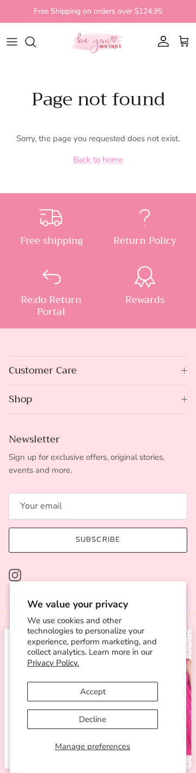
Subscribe (98, 539)
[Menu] (12, 42)
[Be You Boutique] (98, 41)
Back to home (98, 159)
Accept (93, 691)
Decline (92, 719)
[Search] (36, 42)
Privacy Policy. (53, 662)
